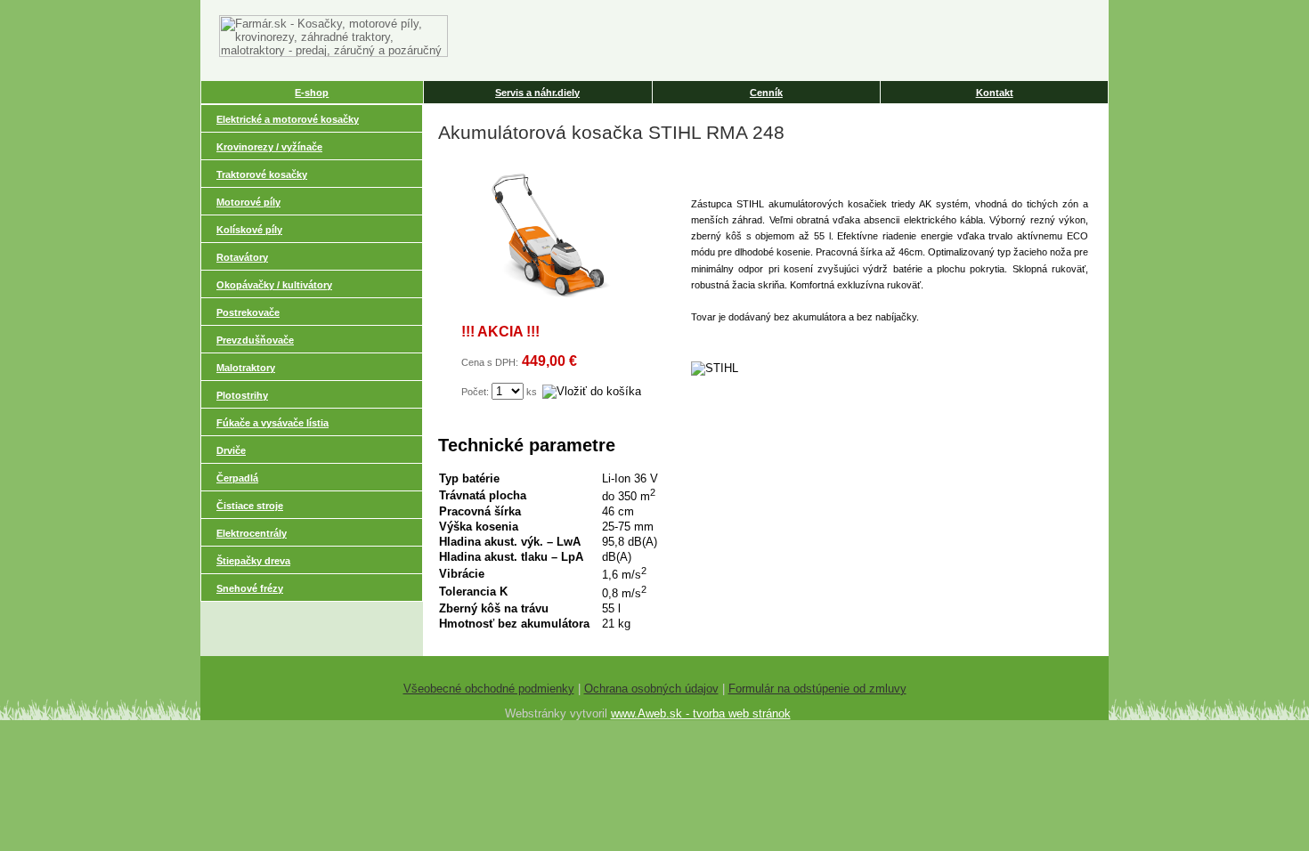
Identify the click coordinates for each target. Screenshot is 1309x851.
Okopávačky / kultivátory (274, 285)
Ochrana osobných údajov (651, 688)
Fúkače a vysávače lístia (272, 422)
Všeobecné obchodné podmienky (488, 688)
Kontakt (994, 92)
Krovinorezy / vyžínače (269, 147)
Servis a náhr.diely (537, 92)
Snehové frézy (249, 588)
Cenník (766, 92)
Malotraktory (245, 367)
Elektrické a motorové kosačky (287, 119)
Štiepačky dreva (253, 560)
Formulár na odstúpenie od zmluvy (817, 688)
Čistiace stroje (249, 505)
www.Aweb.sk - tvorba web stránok (701, 713)
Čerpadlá (237, 478)
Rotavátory (242, 257)
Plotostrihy (242, 395)
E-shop (312, 92)
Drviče (231, 450)
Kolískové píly (249, 229)
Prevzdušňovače (255, 340)
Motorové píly (248, 202)
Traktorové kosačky (261, 174)
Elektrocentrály (251, 533)
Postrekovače (248, 312)
